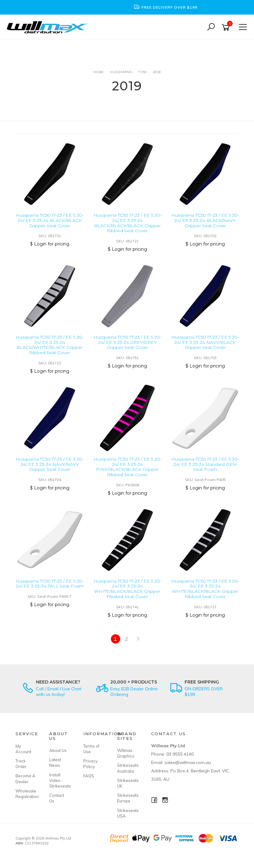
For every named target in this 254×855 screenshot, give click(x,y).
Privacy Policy (90, 763)
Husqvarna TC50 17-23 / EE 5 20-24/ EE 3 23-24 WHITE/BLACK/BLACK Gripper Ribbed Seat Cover (205, 588)
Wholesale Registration (25, 793)
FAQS (88, 775)
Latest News (55, 762)
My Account (23, 749)
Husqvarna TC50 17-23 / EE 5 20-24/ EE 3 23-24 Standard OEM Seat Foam (205, 464)
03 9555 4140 (180, 754)
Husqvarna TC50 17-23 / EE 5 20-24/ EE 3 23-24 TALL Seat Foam (50, 583)
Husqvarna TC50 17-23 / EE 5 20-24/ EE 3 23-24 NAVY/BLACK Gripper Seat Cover (205, 342)
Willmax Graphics (125, 753)
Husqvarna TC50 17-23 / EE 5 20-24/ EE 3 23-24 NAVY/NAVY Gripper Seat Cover (50, 464)
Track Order (21, 763)
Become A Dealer (25, 778)
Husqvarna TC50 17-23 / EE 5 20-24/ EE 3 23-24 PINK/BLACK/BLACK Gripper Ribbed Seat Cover (127, 466)
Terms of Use (91, 749)
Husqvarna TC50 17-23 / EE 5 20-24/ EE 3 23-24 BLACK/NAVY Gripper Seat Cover (205, 220)
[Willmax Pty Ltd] (49, 26)
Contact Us (56, 798)
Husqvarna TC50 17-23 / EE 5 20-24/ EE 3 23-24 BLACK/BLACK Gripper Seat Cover (50, 220)
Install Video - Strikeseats (59, 780)
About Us (58, 750)
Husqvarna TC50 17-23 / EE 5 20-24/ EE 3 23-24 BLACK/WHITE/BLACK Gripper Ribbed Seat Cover (50, 344)
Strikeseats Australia (127, 768)
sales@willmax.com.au (187, 762)
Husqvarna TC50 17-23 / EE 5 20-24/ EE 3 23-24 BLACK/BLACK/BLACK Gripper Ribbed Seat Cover (127, 222)
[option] (127, 7)
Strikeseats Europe (127, 798)
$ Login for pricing (49, 244)
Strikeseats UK (127, 783)
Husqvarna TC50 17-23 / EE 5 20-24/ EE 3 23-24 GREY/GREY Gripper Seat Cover (127, 342)
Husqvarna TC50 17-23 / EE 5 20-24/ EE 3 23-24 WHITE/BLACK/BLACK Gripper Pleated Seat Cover (127, 588)
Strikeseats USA (127, 813)
